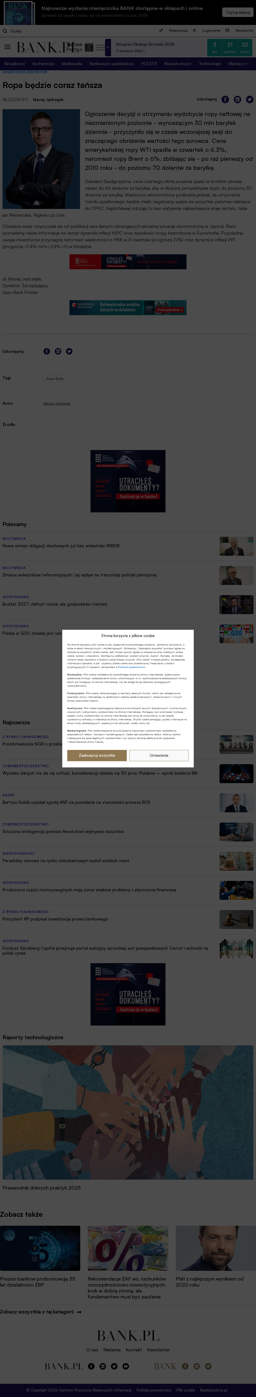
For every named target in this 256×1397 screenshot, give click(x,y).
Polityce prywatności (131, 666)
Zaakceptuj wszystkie (97, 755)
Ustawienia (159, 755)
